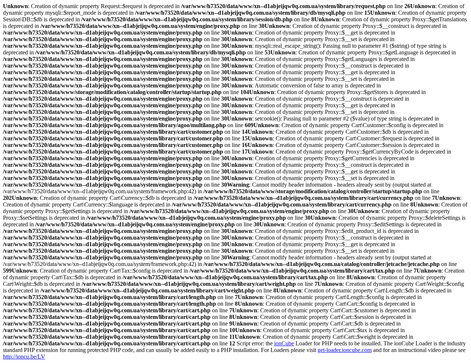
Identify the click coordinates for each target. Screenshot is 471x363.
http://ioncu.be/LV (24, 356)
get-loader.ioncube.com (345, 350)
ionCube (284, 343)
